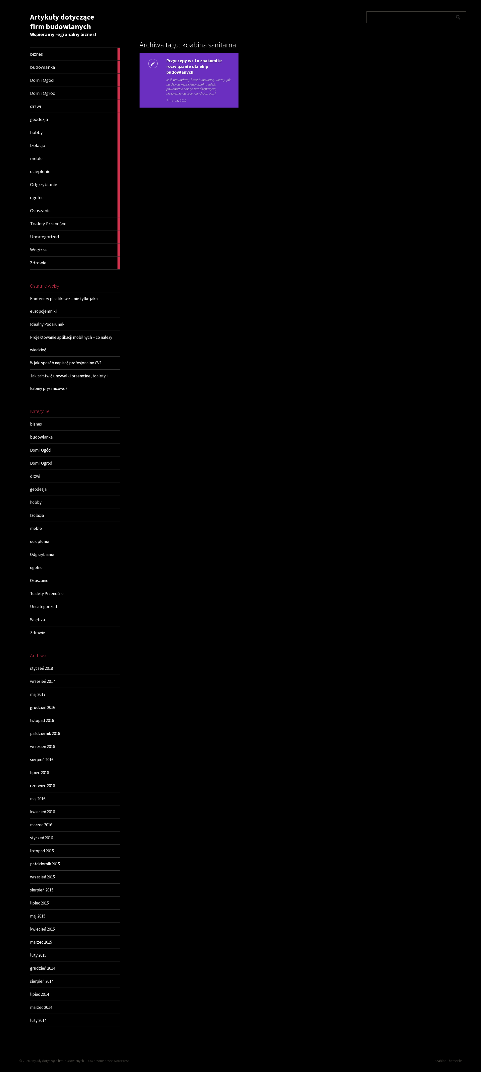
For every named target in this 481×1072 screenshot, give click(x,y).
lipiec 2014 (39, 994)
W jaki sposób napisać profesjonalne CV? (65, 363)
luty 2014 (38, 1020)
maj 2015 (37, 916)
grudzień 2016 (42, 707)
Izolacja (37, 515)
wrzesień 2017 (42, 681)
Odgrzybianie (42, 554)
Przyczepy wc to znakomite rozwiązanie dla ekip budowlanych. (194, 66)
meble (36, 528)
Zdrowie (37, 632)
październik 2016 (45, 733)
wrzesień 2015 (42, 877)
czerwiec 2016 (42, 785)
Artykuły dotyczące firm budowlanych (62, 21)
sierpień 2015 (41, 890)
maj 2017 (37, 694)
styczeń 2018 (41, 668)
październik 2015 (45, 864)
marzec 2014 (41, 1007)
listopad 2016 (42, 720)
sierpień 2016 (41, 759)
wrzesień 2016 (42, 746)
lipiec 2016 (39, 772)
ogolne (36, 567)
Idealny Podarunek (47, 324)
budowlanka (41, 437)
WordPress (121, 1060)
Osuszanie (39, 580)
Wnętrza (37, 619)
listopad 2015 (42, 851)
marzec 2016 (41, 825)
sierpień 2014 (41, 981)
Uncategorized (43, 606)
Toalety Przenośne (47, 593)
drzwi (35, 476)
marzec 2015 (41, 942)
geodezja (38, 489)
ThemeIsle (454, 1060)
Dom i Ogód (40, 450)
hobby (36, 502)
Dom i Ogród (41, 463)
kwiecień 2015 (42, 929)
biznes (36, 424)
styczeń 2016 (41, 838)
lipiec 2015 (39, 903)
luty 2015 (38, 955)
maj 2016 (37, 798)
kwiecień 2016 (42, 811)
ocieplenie (39, 541)
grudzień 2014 (42, 968)
